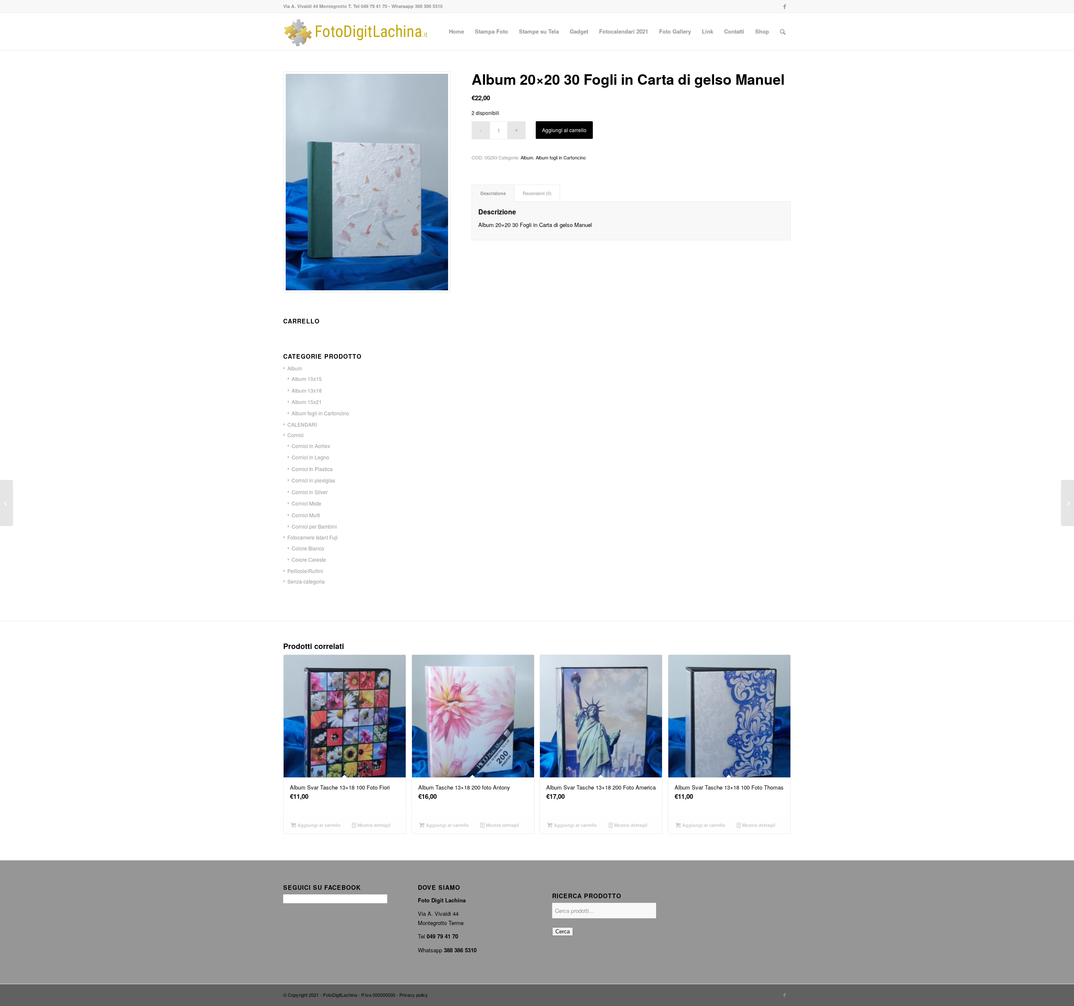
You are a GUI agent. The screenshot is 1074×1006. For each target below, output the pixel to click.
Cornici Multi (306, 515)
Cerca (562, 931)
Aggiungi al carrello (564, 129)
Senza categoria (306, 581)
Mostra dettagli (373, 825)
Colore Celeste (309, 559)
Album (527, 157)
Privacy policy (413, 994)
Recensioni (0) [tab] (537, 193)
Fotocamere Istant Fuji (312, 537)
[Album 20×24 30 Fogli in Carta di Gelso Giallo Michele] (1067, 503)
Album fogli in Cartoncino (561, 157)
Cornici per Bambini (314, 526)
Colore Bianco (308, 548)
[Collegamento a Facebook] (784, 6)
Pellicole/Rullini (305, 570)
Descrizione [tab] (493, 193)
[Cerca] (782, 31)
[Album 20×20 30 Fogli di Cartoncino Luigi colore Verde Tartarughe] (6, 503)
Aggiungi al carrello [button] (318, 825)
